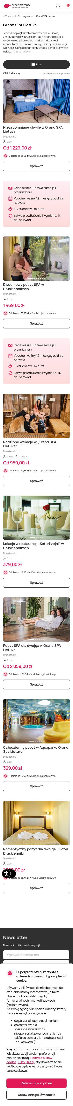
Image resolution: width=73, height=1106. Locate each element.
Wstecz (9, 16)
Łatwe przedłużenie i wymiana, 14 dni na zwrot (37, 217)
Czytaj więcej (22, 51)
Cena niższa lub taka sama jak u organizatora (36, 190)
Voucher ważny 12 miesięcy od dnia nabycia (38, 200)
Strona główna (25, 16)
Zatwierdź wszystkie (36, 1083)
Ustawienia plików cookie (36, 1095)
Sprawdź (36, 166)
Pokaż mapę (13, 73)
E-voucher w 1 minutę (29, 209)
